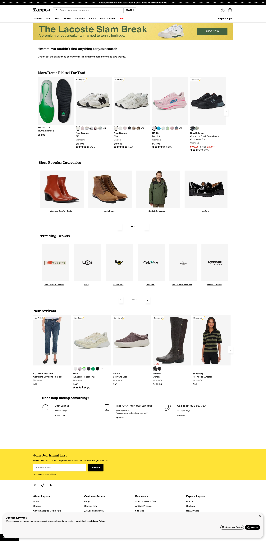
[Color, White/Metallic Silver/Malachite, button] (93, 369)
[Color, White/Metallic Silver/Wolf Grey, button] (75, 369)
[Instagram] (35, 485)
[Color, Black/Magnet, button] (129, 128)
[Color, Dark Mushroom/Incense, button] (138, 128)
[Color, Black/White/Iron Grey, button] (97, 369)
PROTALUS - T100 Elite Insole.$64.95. (56, 106)
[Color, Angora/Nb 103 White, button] (100, 128)
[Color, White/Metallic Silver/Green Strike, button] (84, 369)
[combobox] (88, 10)
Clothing (190, 506)
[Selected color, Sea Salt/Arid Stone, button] (116, 128)
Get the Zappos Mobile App (47, 510)
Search (130, 10)
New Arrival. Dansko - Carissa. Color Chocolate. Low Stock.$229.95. (172, 350)
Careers (37, 506)
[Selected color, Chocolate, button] (155, 369)
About (36, 501)
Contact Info (90, 506)
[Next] (226, 112)
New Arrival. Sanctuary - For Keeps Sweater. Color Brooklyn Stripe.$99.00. (212, 350)
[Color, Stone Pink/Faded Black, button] (125, 128)
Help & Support (225, 18)
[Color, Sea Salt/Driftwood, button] (134, 128)
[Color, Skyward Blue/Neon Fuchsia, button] (159, 128)
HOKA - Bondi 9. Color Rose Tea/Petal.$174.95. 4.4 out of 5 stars (170, 113)
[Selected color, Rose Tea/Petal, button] (154, 128)
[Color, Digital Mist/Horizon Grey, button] (91, 128)
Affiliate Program (143, 506)
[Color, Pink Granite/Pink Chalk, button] (82, 128)
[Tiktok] (43, 485)
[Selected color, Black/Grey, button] (192, 128)
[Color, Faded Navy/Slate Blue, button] (176, 128)
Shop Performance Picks (154, 2)
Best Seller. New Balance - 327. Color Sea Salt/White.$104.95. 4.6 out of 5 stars (94, 113)
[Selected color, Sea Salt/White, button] (78, 128)
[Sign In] (222, 10)
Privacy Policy (97, 521)
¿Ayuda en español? (94, 510)
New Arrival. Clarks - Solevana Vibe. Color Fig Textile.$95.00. (132, 350)
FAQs (87, 501)
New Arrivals (192, 510)
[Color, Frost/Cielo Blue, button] (163, 128)
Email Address (43, 467)
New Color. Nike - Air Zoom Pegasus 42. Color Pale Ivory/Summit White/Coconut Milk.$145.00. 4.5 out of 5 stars (92, 352)
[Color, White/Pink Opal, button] (172, 128)
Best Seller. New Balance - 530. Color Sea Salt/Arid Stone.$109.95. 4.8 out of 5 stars (132, 113)
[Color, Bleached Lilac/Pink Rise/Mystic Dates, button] (80, 369)
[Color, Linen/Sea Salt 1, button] (87, 128)
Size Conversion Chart (146, 501)
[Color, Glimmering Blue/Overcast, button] (167, 128)
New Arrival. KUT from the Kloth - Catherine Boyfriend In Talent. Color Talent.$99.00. (52, 350)
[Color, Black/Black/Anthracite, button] (88, 369)
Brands (189, 501)
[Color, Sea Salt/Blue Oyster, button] (120, 128)
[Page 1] (132, 226)
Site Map (139, 510)
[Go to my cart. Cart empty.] (230, 10)
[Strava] (50, 485)
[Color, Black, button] (159, 369)
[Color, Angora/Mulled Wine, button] (96, 128)
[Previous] (119, 226)
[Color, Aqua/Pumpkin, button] (197, 128)
